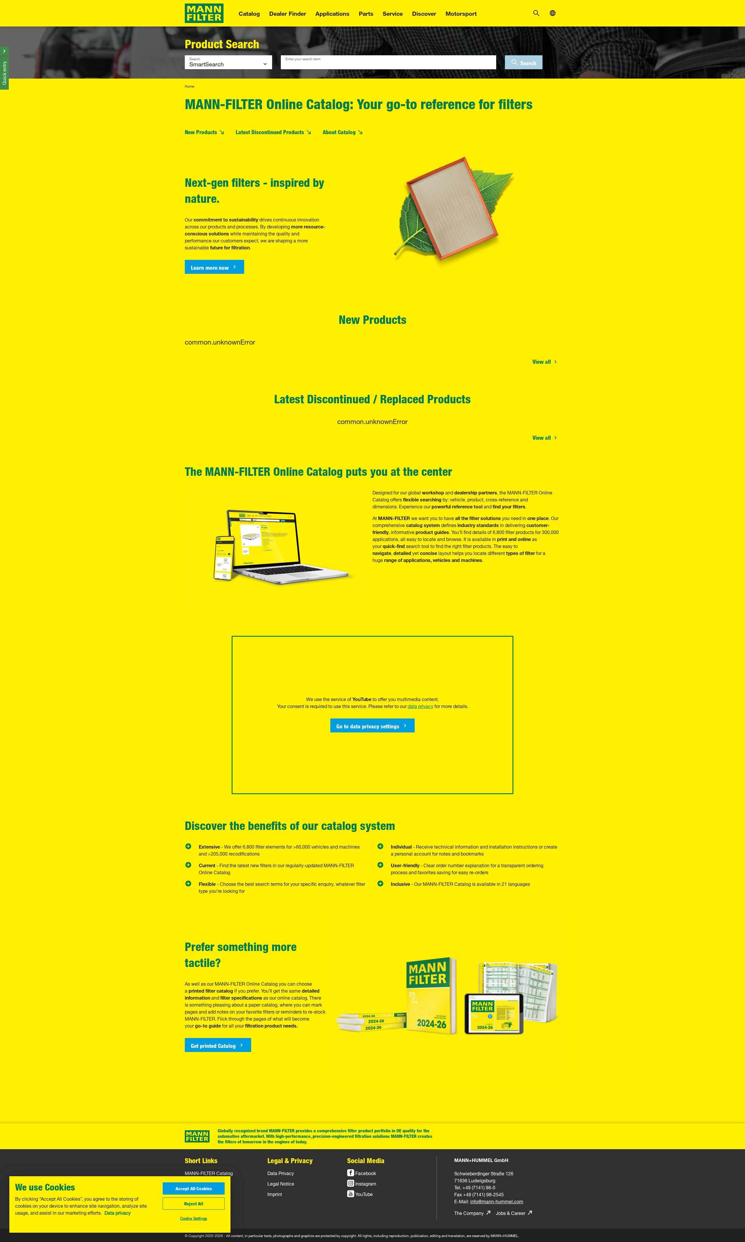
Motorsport (461, 12)
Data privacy (117, 1212)
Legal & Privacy (290, 1160)
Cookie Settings (193, 1217)
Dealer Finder (287, 12)
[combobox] (388, 62)
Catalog (249, 12)
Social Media (365, 1160)
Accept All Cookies (193, 1188)
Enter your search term (302, 58)
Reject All (193, 1203)
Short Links (201, 1160)
